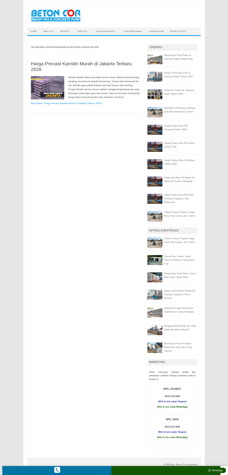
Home (34, 31)
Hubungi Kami (156, 31)
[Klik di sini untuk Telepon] (172, 401)
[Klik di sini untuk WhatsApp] (172, 407)
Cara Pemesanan (132, 31)
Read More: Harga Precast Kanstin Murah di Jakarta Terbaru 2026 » (67, 103)
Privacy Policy (178, 31)
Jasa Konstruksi (105, 31)
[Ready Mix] (57, 22)
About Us (48, 31)
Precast (82, 31)
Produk (64, 31)
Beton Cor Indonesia (186, 464)
